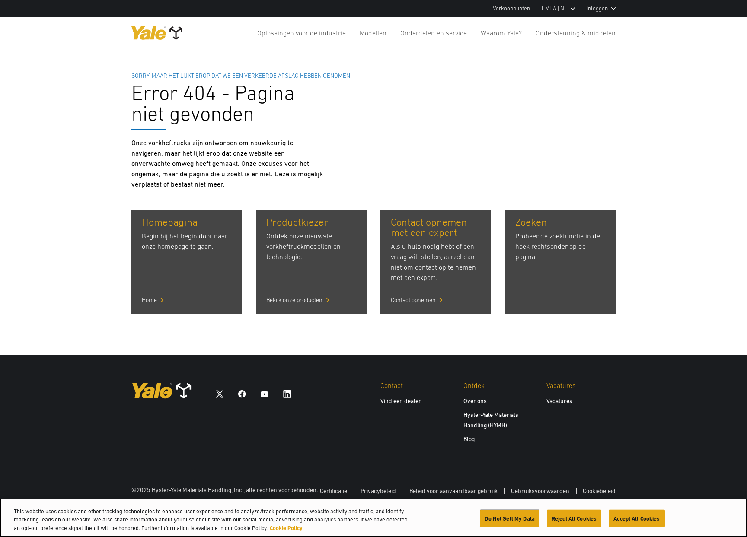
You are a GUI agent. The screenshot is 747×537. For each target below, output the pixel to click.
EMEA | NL (554, 8)
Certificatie (333, 491)
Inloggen (597, 8)
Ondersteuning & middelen (576, 33)
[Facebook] (242, 394)
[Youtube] (264, 394)
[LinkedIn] (287, 394)
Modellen (373, 33)
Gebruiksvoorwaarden (540, 491)
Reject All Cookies (574, 518)
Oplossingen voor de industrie (301, 33)
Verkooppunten (511, 8)
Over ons (475, 400)
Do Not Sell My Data (509, 518)
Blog (469, 438)
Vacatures (559, 400)
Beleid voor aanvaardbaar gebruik (453, 491)
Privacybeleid (378, 491)
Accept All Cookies (636, 518)
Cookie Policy (286, 528)
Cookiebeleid (599, 491)
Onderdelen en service (433, 33)
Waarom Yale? (501, 33)
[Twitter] (219, 394)
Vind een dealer (400, 400)
